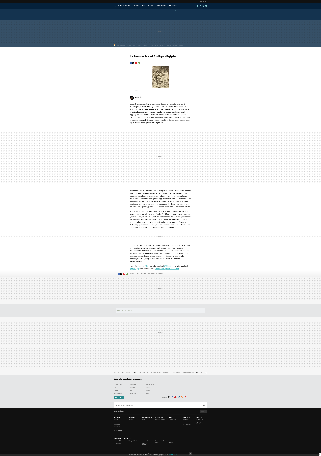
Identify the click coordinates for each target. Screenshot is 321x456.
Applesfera (117, 424)
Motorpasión (172, 419)
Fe (131, 390)
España (145, 45)
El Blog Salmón (200, 419)
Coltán (134, 372)
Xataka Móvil (117, 422)
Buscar (203, 405)
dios (147, 393)
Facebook (198, 6)
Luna (156, 45)
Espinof (143, 422)
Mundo (181, 45)
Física (115, 387)
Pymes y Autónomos (199, 422)
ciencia (148, 390)
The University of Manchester (167, 268)
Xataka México (118, 441)
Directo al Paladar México (160, 441)
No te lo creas (150, 384)
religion (116, 390)
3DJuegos (130, 419)
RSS (182, 397)
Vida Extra (130, 422)
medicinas (160, 273)
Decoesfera (186, 422)
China (151, 45)
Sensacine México (146, 441)
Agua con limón (176, 372)
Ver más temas (119, 398)
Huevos (169, 45)
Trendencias (186, 419)
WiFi (134, 45)
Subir (202, 412)
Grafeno (128, 372)
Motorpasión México (172, 441)
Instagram (203, 6)
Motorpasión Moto (174, 422)
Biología (132, 387)
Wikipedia (168, 266)
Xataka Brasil (117, 443)
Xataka (116, 419)
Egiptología (134, 268)
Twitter (133, 63)
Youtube (206, 6)
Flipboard (200, 6)
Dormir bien (166, 372)
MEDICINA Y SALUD (124, 6)
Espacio (162, 45)
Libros (139, 45)
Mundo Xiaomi (118, 430)
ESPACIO (136, 6)
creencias (133, 393)
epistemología (118, 393)
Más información (173, 454)
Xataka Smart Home (117, 427)
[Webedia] (203, 1)
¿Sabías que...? (118, 384)
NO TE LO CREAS (174, 6)
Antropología (151, 273)
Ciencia (129, 45)
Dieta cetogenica (143, 372)
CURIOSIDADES (161, 6)
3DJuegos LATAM (132, 441)
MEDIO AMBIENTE (147, 6)
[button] (138, 97)
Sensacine (144, 419)
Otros (137, 273)
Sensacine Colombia (144, 443)
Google (175, 45)
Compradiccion (187, 424)
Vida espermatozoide (188, 372)
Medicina (143, 273)
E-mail (139, 63)
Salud (148, 387)
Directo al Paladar (160, 419)
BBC (146, 266)
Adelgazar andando (155, 372)
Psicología (133, 384)
